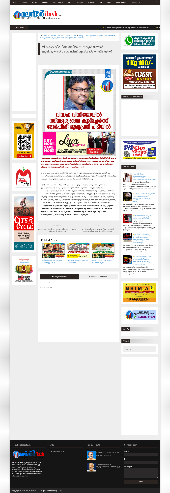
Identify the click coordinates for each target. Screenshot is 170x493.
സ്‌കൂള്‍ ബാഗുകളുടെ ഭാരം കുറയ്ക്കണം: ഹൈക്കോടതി (117, 27)
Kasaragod (79, 2)
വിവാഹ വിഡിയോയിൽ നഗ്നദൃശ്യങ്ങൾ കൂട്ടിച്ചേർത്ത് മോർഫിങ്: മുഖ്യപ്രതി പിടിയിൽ (77, 37)
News (74, 36)
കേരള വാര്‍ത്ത (91, 36)
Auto (109, 2)
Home (15, 2)
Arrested (53, 36)
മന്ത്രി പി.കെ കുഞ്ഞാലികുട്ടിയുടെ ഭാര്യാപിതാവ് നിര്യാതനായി (144, 176)
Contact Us (136, 2)
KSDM (60, 491)
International (58, 2)
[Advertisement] (24, 72)
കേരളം (81, 36)
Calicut (60, 36)
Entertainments (121, 2)
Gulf (69, 2)
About (24, 2)
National (45, 2)
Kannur (91, 2)
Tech (100, 2)
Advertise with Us (57, 451)
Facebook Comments (99, 276)
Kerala (34, 2)
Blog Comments (60, 276)
